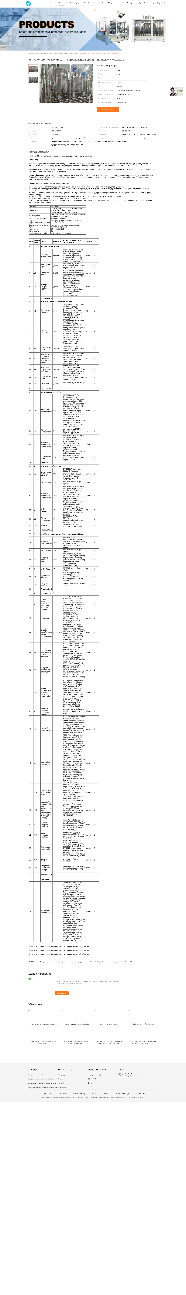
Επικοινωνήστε (108, 109)
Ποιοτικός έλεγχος (107, 3)
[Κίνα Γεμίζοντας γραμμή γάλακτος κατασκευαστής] (28, 4)
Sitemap (105, 1094)
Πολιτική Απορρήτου (122, 1094)
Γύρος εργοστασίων (90, 3)
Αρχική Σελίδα (47, 1094)
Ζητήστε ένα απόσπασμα (147, 3)
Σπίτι (51, 3)
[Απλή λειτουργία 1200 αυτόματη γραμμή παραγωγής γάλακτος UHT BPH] (76, 1024)
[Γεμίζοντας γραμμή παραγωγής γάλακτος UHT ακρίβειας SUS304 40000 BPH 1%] (142, 1024)
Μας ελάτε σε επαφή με (126, 3)
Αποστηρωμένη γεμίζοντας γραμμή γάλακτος (42, 1083)
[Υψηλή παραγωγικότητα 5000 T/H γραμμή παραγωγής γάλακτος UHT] (43, 1024)
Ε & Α (90, 1083)
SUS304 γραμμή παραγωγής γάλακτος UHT (51, 962)
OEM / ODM (92, 1079)
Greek (166, 3)
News (94, 1094)
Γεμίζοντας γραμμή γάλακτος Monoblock (41, 1079)
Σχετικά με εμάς (79, 1094)
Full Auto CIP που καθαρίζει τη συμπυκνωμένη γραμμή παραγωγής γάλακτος (93, 53)
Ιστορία (60, 1079)
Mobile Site (141, 1094)
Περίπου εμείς (74, 3)
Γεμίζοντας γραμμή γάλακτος (37, 1075)
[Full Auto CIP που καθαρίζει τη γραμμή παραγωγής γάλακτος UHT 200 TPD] (109, 1024)
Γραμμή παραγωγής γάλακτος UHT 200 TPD (84, 962)
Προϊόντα (61, 3)
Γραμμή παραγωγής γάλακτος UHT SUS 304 (117, 962)
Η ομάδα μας (62, 1087)
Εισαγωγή (61, 1075)
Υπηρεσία (61, 1083)
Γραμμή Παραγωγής (94, 1075)
